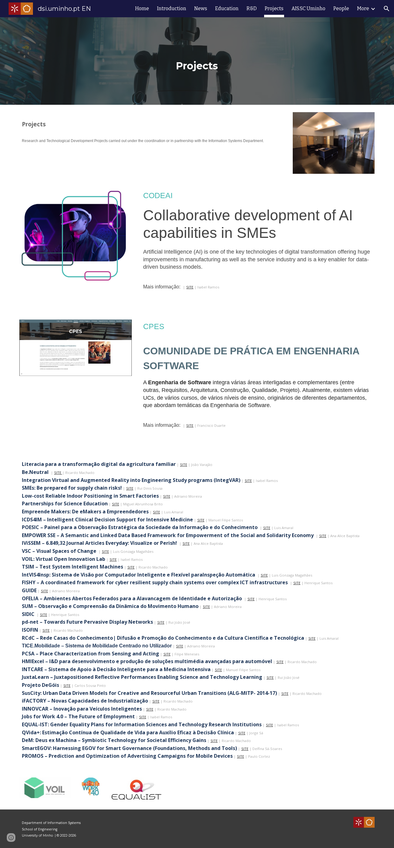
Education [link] (227, 8)
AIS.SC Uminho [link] (308, 8)
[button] (386, 8)
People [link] (341, 8)
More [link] (363, 8)
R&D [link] (252, 8)
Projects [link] (274, 8)
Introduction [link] (171, 8)
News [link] (200, 8)
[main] (197, 61)
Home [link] (142, 8)
